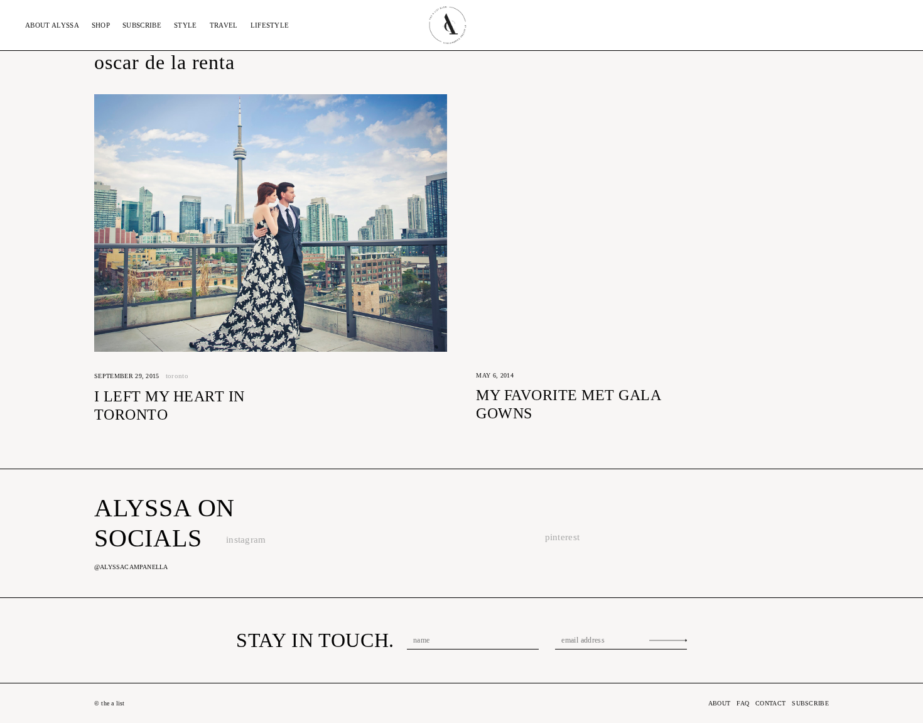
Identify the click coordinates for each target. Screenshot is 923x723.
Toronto (177, 375)
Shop (101, 25)
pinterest (562, 537)
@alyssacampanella (131, 566)
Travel (224, 25)
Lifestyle (270, 25)
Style (185, 25)
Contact (770, 703)
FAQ (743, 703)
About (52, 25)
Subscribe (141, 25)
